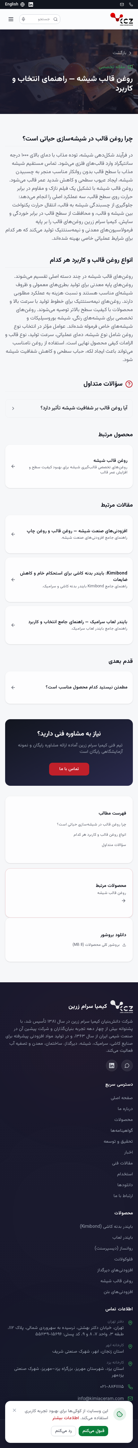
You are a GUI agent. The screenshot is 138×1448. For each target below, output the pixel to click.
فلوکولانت (123, 1259)
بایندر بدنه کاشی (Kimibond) (106, 1227)
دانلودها (125, 1185)
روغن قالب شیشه (116, 1281)
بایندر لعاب (122, 1238)
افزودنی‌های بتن (118, 1292)
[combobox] (39, 19)
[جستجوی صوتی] (23, 19)
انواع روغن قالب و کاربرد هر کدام (99, 835)
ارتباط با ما (123, 1196)
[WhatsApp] (127, 1065)
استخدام (125, 1174)
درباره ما (125, 1109)
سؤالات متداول (114, 845)
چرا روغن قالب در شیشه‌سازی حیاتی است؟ (91, 824)
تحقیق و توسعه (118, 1141)
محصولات (123, 1120)
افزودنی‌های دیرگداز (115, 1270)
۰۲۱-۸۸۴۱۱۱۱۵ (112, 1387)
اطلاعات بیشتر (65, 1418)
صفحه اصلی (122, 1098)
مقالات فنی (122, 1163)
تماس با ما (69, 769)
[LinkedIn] (31, 4)
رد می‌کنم (63, 1431)
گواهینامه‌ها (122, 1131)
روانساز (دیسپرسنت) (114, 1248)
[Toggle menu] (11, 19)
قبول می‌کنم (93, 1431)
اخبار (128, 1152)
